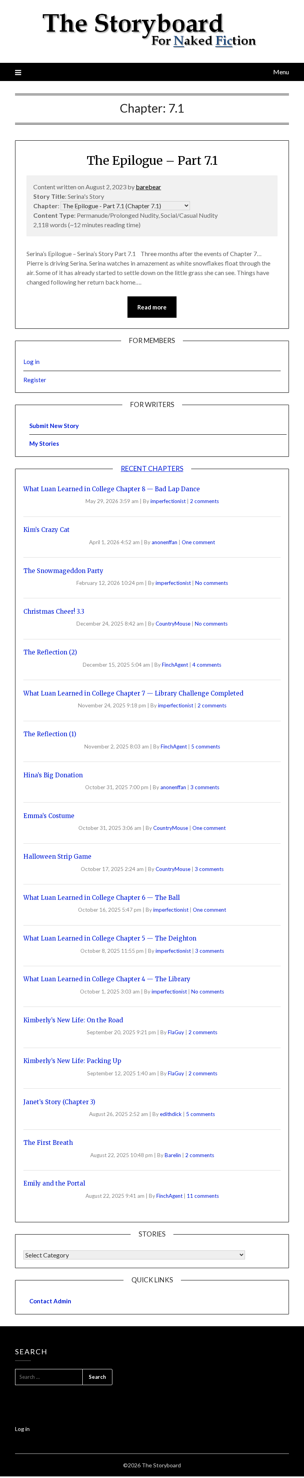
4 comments (206, 665)
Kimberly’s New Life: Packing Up (72, 1061)
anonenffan (165, 542)
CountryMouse (174, 623)
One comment (198, 542)
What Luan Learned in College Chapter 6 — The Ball (101, 897)
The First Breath (48, 1142)
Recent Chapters (152, 468)
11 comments (203, 1196)
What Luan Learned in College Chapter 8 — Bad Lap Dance (111, 489)
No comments (211, 583)
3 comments (204, 787)
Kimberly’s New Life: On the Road (73, 1020)
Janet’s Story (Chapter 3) (59, 1102)
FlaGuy (176, 1032)
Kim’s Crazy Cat (46, 530)
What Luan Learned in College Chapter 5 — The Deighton (109, 938)
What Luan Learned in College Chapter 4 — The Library (106, 979)
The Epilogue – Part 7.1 (152, 160)
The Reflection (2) (50, 652)
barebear (148, 186)
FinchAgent (175, 665)
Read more (152, 307)
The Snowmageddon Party (63, 571)
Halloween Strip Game (57, 856)
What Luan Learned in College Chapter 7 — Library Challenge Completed (133, 693)
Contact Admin (50, 1301)
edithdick (171, 1114)
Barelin (173, 1155)
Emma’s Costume (48, 816)
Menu (281, 71)
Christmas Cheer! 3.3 (53, 611)
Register (34, 379)
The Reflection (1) (49, 734)
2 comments (204, 501)
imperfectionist (168, 501)
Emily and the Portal (54, 1183)
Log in (31, 361)
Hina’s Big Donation (53, 775)
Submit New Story (54, 425)
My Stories (44, 443)
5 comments (205, 746)
